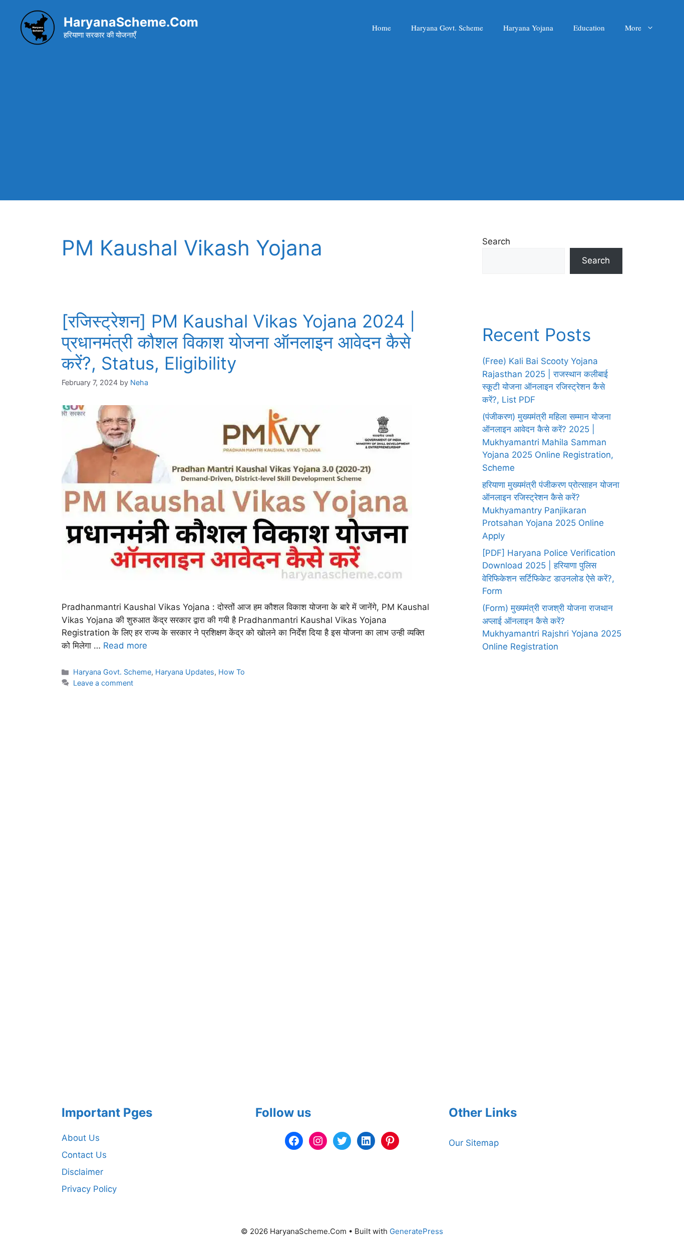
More (633, 28)
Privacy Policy (89, 1189)
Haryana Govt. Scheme (447, 28)
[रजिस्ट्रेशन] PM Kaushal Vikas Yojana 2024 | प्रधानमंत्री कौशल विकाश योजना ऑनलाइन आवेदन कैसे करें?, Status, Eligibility (238, 342)
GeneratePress (416, 1231)
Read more (125, 646)
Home (381, 28)
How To (231, 672)
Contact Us (84, 1155)
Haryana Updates (184, 672)
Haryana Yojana (528, 28)
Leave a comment (103, 683)
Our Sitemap (474, 1143)
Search (496, 241)
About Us (81, 1138)
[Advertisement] (342, 130)
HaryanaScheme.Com (131, 22)
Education (589, 28)
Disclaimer (82, 1172)
